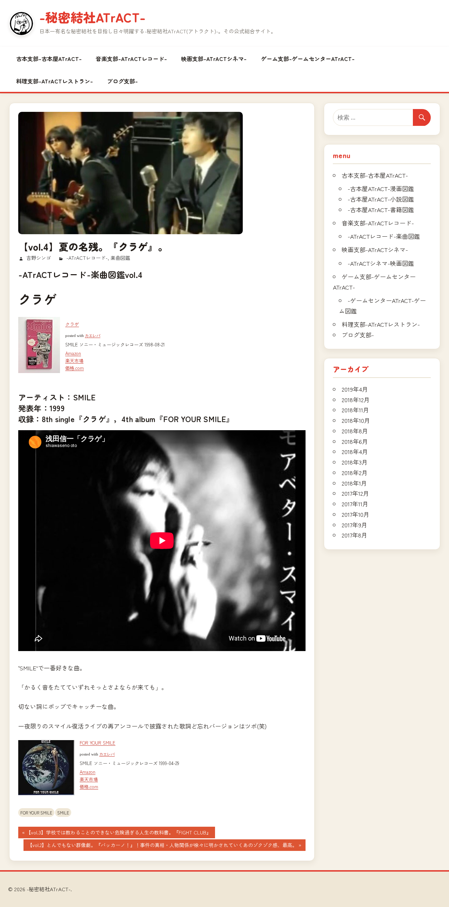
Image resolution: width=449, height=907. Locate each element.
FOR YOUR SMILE (97, 742)
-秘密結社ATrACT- (92, 17)
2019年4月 (355, 389)
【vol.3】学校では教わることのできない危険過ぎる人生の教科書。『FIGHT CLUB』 (118, 833)
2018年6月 (355, 441)
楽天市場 (74, 360)
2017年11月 (355, 503)
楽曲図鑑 (120, 257)
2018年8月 (355, 430)
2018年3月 (355, 462)
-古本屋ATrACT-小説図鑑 (381, 199)
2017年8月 (354, 534)
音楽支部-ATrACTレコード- (131, 58)
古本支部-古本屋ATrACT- (49, 58)
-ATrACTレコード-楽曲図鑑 (384, 236)
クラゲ (72, 324)
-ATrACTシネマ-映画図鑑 (381, 263)
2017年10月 (355, 514)
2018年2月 (355, 472)
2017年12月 (355, 493)
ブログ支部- (122, 81)
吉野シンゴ (38, 257)
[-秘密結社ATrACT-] (21, 23)
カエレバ (92, 336)
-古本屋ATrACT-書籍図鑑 (381, 209)
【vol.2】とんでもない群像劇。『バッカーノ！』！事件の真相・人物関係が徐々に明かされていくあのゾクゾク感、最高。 (162, 846)
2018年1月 (354, 483)
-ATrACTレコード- (87, 257)
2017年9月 (354, 524)
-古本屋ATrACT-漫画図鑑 (381, 188)
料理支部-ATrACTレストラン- (54, 81)
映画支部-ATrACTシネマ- (214, 58)
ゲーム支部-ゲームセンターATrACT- (308, 58)
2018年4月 (355, 451)
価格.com (74, 368)
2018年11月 (355, 409)
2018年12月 (356, 399)
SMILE (63, 812)
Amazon (73, 353)
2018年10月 (356, 420)
